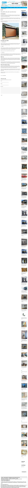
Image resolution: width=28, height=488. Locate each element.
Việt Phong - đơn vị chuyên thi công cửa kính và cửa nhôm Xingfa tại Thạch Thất (24, 171)
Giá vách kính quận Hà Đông (24, 422)
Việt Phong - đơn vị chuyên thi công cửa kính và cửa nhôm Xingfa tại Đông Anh (24, 197)
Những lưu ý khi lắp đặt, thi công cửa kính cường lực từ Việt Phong (24, 125)
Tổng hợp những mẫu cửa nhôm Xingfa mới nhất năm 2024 (24, 318)
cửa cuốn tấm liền (9, 482)
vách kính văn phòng (8, 481)
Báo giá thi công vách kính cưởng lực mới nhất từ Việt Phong (24, 78)
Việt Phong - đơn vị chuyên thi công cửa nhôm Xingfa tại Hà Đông (24, 301)
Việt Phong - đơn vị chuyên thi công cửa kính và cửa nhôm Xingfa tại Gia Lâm (24, 188)
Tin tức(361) (22, 462)
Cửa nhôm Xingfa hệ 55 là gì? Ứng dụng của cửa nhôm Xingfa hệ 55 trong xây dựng (24, 89)
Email (1, 83)
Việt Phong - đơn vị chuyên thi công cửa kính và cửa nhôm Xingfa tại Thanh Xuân (24, 292)
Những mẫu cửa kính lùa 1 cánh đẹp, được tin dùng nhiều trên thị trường (24, 45)
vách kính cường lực (16, 485)
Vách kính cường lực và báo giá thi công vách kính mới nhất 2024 (24, 235)
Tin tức (1, 75)
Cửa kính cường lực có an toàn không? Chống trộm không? (24, 53)
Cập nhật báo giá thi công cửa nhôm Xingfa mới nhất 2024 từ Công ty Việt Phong (24, 135)
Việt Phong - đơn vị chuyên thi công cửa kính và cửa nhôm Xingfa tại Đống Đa (24, 265)
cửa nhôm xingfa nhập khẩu (10, 486)
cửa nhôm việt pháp (19, 481)
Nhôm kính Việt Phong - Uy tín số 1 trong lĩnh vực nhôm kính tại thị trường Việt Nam (24, 28)
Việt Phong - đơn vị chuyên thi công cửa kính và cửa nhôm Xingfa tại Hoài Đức (24, 284)
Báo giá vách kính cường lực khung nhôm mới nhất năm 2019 (24, 429)
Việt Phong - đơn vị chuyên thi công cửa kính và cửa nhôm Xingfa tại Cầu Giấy (24, 217)
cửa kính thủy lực (15, 482)
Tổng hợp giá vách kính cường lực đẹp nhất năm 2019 (23, 456)
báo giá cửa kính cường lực (18, 486)
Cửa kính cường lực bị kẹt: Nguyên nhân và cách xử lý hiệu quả (24, 36)
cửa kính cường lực (13, 481)
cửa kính (23, 481)
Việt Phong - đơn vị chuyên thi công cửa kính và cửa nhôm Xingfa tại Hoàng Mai (24, 144)
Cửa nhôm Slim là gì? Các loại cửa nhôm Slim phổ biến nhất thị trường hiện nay (24, 97)
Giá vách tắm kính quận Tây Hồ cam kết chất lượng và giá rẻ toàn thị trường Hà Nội (24, 408)
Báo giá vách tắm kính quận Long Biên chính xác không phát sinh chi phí (24, 399)
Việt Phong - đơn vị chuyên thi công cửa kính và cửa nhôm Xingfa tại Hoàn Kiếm (24, 255)
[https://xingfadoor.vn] (14, 3)
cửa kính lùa (5, 482)
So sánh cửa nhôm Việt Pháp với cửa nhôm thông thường (24, 389)
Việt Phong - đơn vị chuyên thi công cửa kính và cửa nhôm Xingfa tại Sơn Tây (24, 161)
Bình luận (2, 86)
